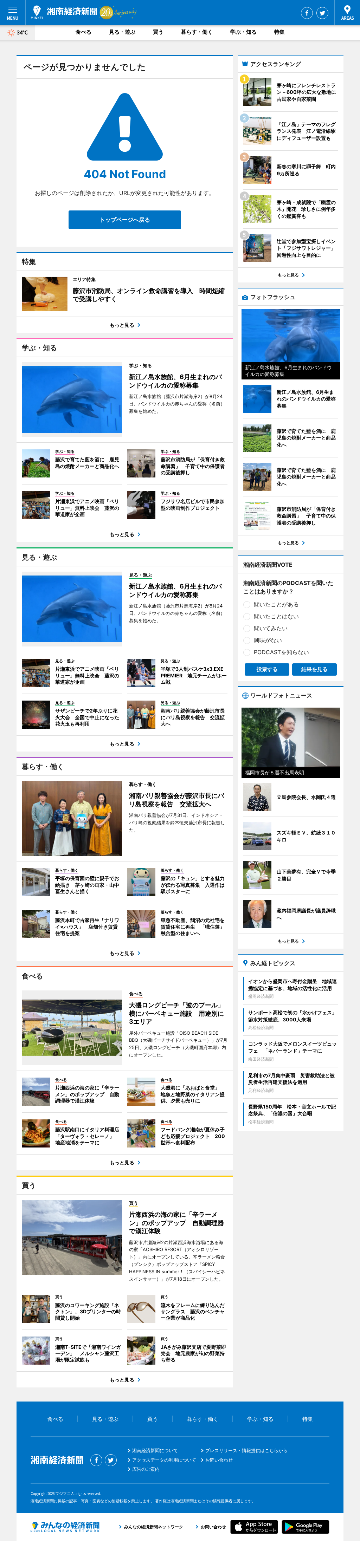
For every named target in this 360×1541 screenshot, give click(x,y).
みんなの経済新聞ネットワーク (65, 1527)
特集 (279, 31)
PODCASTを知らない (281, 652)
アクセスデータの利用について (164, 1460)
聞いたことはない (276, 616)
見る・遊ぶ (122, 31)
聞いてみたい (271, 628)
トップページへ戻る (124, 219)
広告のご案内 (146, 1469)
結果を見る (314, 669)
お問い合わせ (219, 1460)
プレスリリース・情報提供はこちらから (246, 1450)
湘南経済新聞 (64, 12)
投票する (267, 669)
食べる (83, 31)
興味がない (268, 640)
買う (158, 31)
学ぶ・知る (243, 31)
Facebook (307, 13)
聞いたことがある (276, 604)
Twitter (322, 13)
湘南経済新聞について (155, 1450)
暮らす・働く (197, 31)
